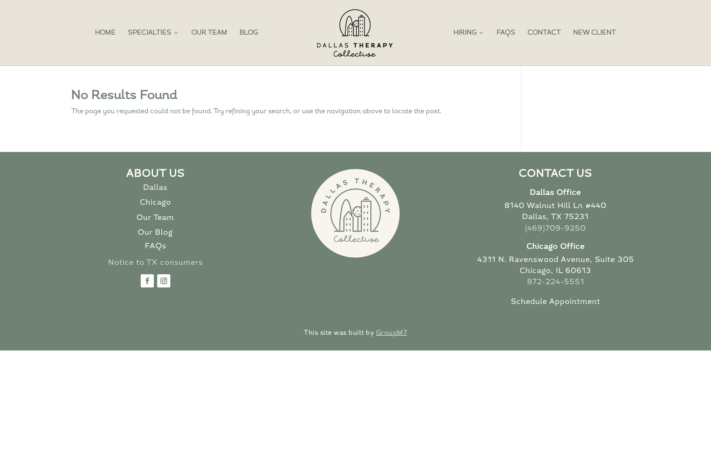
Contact (544, 33)
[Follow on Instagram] (163, 280)
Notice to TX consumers (155, 263)
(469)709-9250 (555, 229)
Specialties (153, 32)
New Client (594, 33)
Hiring (468, 32)
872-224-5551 (555, 282)
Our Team (209, 33)
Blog (248, 33)
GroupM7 (391, 333)
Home (105, 33)
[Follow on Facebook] (147, 280)
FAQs (506, 33)
